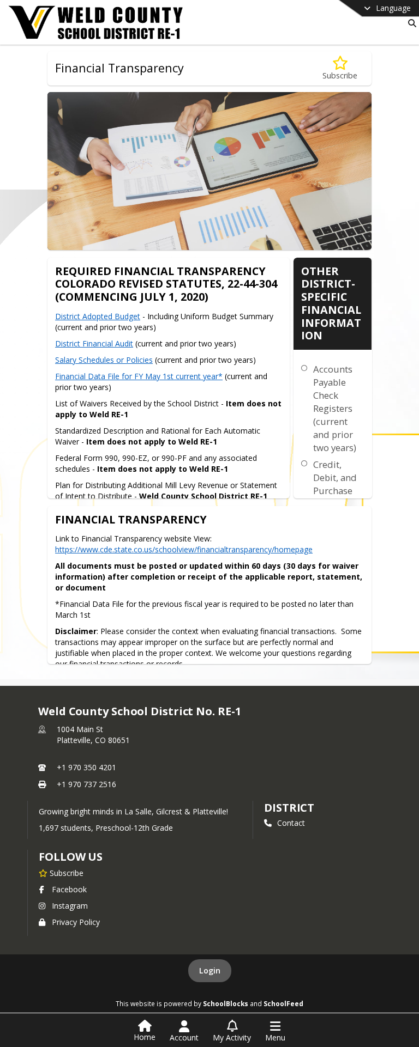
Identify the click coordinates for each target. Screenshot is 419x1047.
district (289, 807)
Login (209, 970)
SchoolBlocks (225, 1003)
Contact (291, 823)
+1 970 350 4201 (86, 767)
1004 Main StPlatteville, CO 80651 (93, 734)
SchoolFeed (283, 1003)
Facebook (69, 889)
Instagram (70, 905)
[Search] (410, 23)
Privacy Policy (76, 922)
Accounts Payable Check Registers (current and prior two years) (334, 408)
